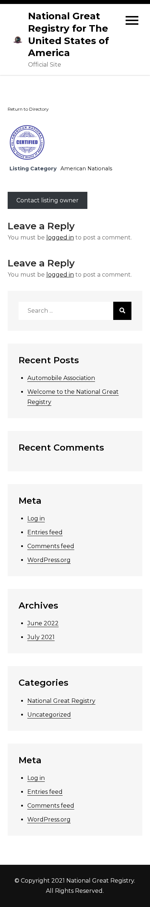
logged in (60, 237)
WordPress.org (49, 560)
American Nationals (86, 168)
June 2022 (43, 623)
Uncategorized (49, 714)
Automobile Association (61, 378)
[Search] (122, 311)
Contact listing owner (47, 200)
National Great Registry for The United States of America (68, 34)
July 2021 (41, 637)
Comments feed (50, 546)
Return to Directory (28, 109)
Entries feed (45, 532)
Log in (36, 518)
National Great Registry (61, 700)
